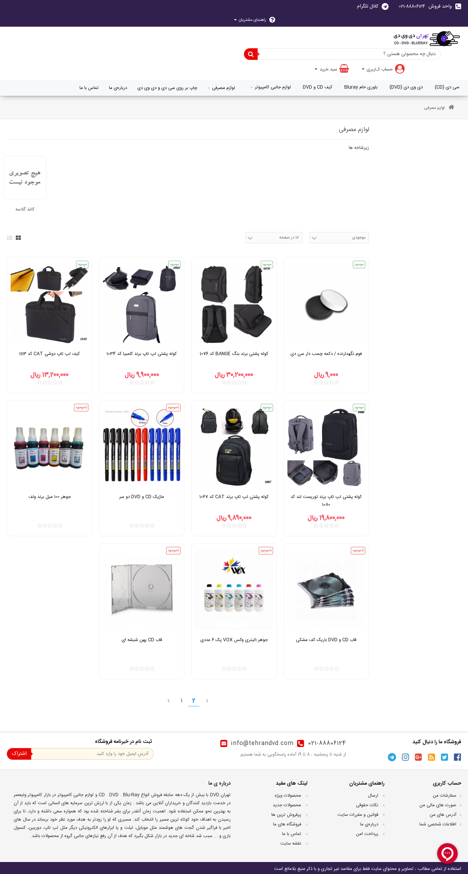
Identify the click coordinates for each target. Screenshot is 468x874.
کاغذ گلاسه (25, 209)
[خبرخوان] (431, 757)
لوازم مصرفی (223, 88)
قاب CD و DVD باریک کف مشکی (326, 640)
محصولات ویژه (289, 795)
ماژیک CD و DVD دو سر (141, 497)
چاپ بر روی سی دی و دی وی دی (167, 88)
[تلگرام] (392, 757)
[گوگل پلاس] (418, 757)
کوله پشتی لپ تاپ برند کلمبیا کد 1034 (142, 354)
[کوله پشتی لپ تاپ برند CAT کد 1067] (234, 447)
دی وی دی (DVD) (406, 87)
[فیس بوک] (457, 757)
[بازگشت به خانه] (451, 108)
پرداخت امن (368, 834)
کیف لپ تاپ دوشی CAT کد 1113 (49, 354)
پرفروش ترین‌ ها (287, 815)
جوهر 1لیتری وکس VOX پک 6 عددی (234, 640)
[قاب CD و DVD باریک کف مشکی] (326, 590)
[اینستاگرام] (405, 757)
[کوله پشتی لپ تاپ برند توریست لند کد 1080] (326, 447)
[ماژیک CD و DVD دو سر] (142, 447)
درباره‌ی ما (118, 88)
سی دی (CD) (447, 87)
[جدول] (18, 238)
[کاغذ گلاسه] (24, 178)
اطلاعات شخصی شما (437, 824)
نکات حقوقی (368, 805)
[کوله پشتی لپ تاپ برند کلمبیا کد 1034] (142, 304)
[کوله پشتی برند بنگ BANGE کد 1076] (234, 304)
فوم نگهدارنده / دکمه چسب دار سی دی (326, 354)
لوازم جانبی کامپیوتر (273, 87)
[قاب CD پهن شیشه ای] (142, 590)
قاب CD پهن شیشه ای (142, 640)
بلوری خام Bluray (361, 87)
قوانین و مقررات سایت (358, 815)
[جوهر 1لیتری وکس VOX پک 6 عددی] (234, 590)
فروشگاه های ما (288, 824)
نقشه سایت (291, 843)
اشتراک (19, 753)
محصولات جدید (288, 805)
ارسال (374, 795)
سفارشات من (444, 795)
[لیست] (9, 238)
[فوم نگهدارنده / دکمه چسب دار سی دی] (326, 304)
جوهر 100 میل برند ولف (49, 497)
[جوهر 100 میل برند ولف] (49, 447)
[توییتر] (444, 757)
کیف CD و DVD (317, 87)
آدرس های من (443, 815)
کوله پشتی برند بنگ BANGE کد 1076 (234, 354)
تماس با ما (89, 88)
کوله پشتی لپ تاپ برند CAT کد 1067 (234, 497)
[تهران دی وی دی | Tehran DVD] (426, 38)
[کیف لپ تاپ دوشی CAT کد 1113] (49, 304)
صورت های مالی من (437, 805)
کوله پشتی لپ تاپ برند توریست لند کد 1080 (326, 501)
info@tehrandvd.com (262, 743)
